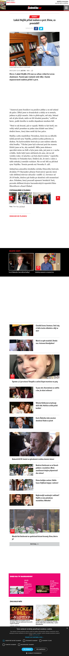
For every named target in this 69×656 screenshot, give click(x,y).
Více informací (36, 635)
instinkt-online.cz (15, 626)
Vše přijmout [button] (27, 649)
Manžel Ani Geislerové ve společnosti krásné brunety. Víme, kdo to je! (35, 538)
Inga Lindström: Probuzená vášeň (28, 584)
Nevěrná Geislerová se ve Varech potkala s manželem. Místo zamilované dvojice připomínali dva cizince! (47, 469)
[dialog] (34, 641)
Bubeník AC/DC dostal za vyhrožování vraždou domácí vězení (33, 459)
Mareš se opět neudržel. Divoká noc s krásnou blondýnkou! (46, 342)
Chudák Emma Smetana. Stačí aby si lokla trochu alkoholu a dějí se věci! (47, 328)
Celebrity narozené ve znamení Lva (44, 272)
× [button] (67, 628)
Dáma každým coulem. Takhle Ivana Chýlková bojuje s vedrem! (47, 481)
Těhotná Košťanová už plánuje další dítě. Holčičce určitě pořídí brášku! (47, 405)
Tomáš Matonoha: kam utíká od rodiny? (19, 272)
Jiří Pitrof (22, 206)
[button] (34, 637)
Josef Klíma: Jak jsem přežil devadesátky (54, 584)
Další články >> (34, 544)
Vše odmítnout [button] (40, 649)
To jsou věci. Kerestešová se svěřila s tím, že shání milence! (47, 389)
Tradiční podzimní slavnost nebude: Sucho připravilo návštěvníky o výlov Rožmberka (47, 623)
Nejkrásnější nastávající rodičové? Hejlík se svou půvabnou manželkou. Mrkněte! (47, 498)
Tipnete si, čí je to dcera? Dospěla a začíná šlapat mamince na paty (35, 382)
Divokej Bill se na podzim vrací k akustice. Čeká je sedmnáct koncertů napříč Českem (21, 622)
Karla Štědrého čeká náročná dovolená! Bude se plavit (46, 419)
